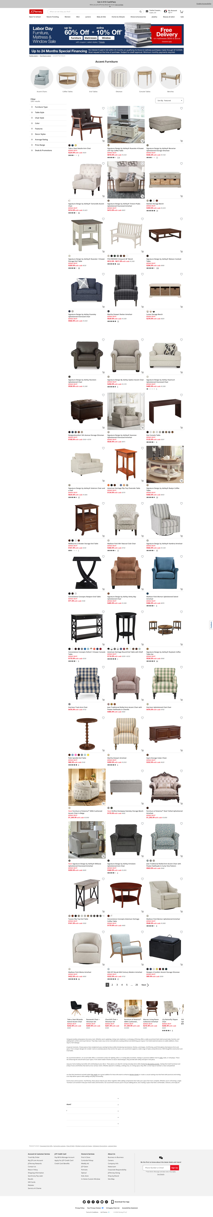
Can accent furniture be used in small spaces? (47, 1117)
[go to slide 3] (105, 6)
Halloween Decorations (100, 1146)
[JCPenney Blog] (107, 1202)
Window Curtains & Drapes (83, 1146)
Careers (111, 1160)
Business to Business (116, 1157)
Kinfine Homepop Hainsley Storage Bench (125, 811)
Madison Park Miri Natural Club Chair (121, 544)
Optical (84, 1173)
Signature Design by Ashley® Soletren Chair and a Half (86, 489)
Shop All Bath (70, 1146)
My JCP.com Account (35, 1160)
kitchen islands (134, 1074)
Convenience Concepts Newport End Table (84, 597)
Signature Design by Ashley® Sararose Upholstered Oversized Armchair (121, 436)
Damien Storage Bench (155, 204)
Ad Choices (104, 1212)
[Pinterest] (98, 1202)
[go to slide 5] (109, 6)
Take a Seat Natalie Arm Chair (79, 148)
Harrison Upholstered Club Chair (158, 707)
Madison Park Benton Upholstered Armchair (163, 919)
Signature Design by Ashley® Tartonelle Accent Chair (86, 205)
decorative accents (153, 1064)
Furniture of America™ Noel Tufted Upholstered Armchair (164, 812)
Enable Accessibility (204, 4)
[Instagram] (89, 1202)
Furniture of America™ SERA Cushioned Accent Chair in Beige (85, 812)
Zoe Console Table (153, 435)
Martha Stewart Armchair (117, 758)
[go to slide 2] (104, 6)
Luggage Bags (112, 1146)
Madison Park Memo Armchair (79, 972)
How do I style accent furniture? (42, 1123)
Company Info (113, 1163)
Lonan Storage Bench (154, 314)
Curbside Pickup (87, 1160)
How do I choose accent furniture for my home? (48, 1111)
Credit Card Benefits (62, 1163)
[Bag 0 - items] (181, 11)
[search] (141, 11)
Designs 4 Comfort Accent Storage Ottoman (163, 972)
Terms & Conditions (92, 1212)
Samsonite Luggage (59, 1146)
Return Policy (33, 1170)
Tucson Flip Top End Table (78, 919)
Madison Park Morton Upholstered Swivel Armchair (162, 598)
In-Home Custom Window (90, 1179)
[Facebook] (93, 1202)
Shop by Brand (113, 1176)
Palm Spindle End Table (77, 758)
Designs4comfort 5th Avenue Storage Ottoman (86, 435)
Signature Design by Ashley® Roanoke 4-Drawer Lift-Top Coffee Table (125, 149)
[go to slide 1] (102, 6)
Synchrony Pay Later (35, 1176)
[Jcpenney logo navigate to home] (36, 11)
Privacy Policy (79, 1208)
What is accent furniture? (39, 1098)
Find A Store (85, 1157)
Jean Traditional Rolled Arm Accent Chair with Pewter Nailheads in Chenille (124, 708)
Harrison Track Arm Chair (78, 707)
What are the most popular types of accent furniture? (50, 1104)
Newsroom (112, 1167)
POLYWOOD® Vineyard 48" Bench (120, 259)
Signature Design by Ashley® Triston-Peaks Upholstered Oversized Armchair (123, 205)
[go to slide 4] (107, 6)
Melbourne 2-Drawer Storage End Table (83, 544)
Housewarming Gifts (46, 1146)
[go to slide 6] (111, 6)
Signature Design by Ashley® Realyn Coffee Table (162, 489)
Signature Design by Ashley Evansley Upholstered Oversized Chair (82, 315)
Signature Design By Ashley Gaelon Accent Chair (125, 380)
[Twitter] (84, 1202)
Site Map (111, 1179)
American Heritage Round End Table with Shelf (125, 652)
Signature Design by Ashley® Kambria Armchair (164, 544)
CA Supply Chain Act (112, 1208)
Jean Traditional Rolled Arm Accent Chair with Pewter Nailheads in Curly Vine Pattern (163, 865)
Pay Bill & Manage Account (64, 1157)
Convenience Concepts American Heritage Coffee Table (123, 920)
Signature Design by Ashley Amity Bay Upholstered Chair (121, 598)
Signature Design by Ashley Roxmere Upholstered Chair (82, 381)
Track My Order (33, 1157)
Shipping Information (36, 1173)
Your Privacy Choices (94, 1208)
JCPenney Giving (114, 1173)
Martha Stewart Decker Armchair (119, 314)
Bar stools (94, 1074)
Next (144, 984)
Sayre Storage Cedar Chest (156, 758)
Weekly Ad (85, 1163)
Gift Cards (31, 1182)
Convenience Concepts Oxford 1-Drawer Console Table (86, 653)
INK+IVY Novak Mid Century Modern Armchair (124, 972)
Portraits (84, 1170)
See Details (160, 1174)
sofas (161, 1058)
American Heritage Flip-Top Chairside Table (123, 488)
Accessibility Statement (130, 1208)
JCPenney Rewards (35, 1163)
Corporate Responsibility (117, 1170)
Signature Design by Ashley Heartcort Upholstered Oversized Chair (160, 381)
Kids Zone (85, 1176)
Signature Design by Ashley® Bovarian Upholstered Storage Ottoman (161, 149)
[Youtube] (102, 1202)
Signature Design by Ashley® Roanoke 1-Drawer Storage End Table (86, 260)
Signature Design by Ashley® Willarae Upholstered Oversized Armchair (84, 865)
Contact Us (32, 1167)
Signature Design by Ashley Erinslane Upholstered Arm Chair (121, 865)
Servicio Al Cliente (34, 1188)
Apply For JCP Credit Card (64, 1160)
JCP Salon (84, 1167)
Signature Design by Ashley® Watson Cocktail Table (163, 260)
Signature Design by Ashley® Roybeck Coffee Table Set (163, 653)
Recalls (30, 1179)
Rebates (31, 1185)
